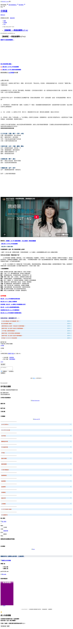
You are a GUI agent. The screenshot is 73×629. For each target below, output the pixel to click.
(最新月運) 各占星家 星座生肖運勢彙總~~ (12, 328)
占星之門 (4, 605)
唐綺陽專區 (4, 475)
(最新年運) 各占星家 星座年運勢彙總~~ (12, 335)
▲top (2, 361)
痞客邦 (9, 353)
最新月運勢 (4, 458)
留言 (13, 353)
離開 (8, 626)
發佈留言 (3, 373)
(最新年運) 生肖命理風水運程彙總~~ (11, 333)
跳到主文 (3, 15)
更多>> (69, 321)
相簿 (4, 20)
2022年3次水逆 (5, 430)
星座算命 (11, 357)
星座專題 (3, 481)
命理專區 (3, 492)
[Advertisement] (13, 52)
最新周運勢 (4, 464)
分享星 (4, 11)
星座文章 (3, 498)
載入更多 (3, 364)
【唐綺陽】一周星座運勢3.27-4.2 (15, 30)
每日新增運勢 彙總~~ (7, 323)
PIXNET (26, 609)
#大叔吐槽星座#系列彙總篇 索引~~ (11, 321)
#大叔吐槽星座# (5, 469)
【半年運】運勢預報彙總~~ (8, 330)
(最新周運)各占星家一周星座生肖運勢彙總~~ (13, 326)
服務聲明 (50, 609)
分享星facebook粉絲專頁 (9, 338)
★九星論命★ (4, 514)
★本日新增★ (5, 424)
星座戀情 (3, 486)
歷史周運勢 (12, 359)
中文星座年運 (4, 447)
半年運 (3, 452)
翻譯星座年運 (4, 441)
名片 (4, 24)
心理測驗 (3, 503)
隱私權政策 (44, 609)
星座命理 (12, 18)
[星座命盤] (7, 583)
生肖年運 (3, 435)
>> (70, 424)
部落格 (5, 22)
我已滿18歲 (3, 626)
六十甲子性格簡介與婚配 (6, 509)
